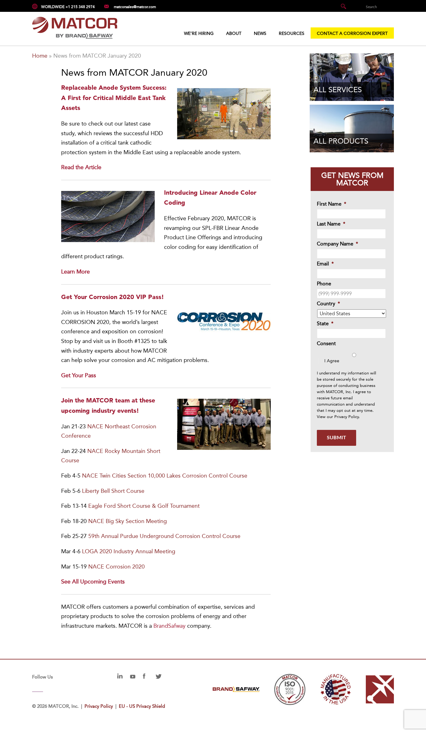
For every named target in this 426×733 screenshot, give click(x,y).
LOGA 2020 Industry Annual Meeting (128, 551)
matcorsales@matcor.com (135, 7)
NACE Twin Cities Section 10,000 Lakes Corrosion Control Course (164, 475)
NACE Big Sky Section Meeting (127, 521)
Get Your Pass (78, 375)
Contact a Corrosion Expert (352, 33)
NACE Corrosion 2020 (116, 566)
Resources (291, 33)
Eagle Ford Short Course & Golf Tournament (144, 505)
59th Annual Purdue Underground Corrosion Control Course (164, 536)
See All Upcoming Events (93, 581)
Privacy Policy (346, 416)
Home (39, 55)
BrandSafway (169, 625)
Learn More (75, 271)
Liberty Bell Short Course (113, 491)
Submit (336, 437)
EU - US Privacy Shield (142, 706)
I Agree (331, 361)
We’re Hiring (199, 33)
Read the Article (81, 167)
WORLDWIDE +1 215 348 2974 (68, 7)
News (260, 33)
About (233, 33)
